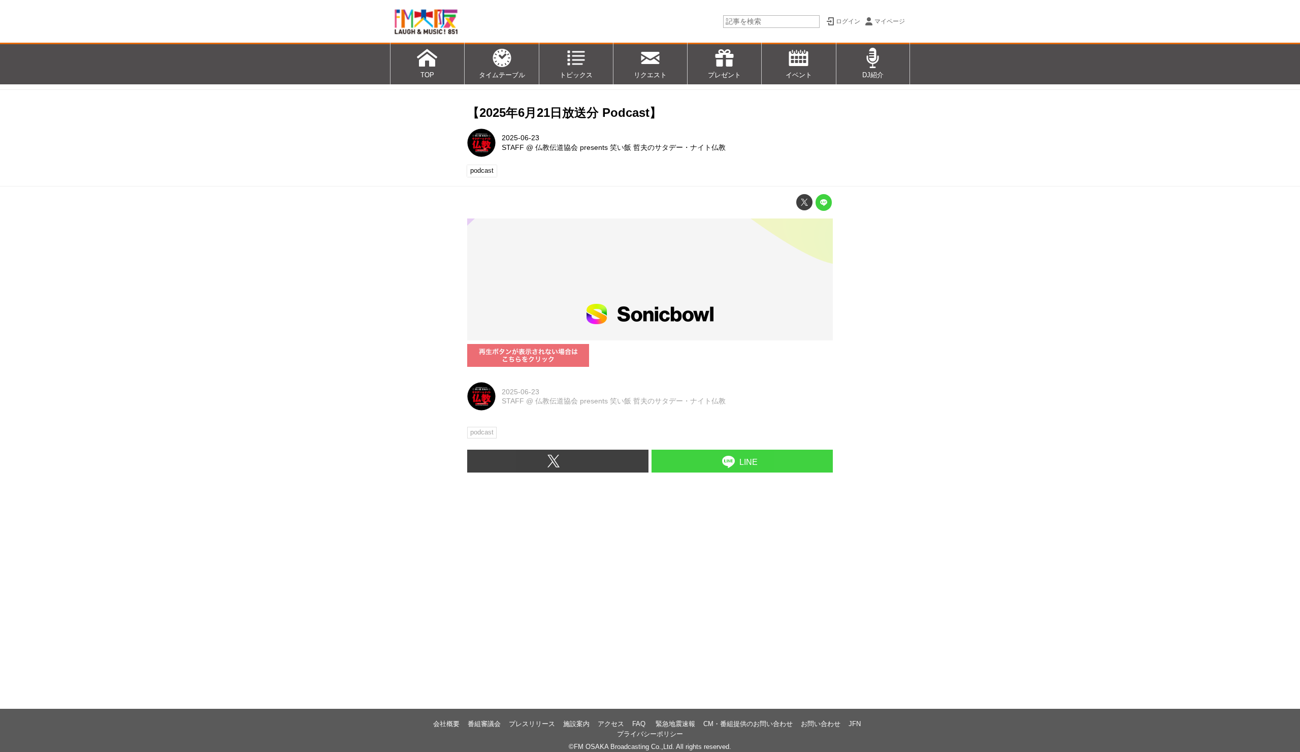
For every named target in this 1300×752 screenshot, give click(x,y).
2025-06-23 (520, 138)
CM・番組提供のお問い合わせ (748, 724)
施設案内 (576, 724)
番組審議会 (484, 724)
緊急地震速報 (675, 724)
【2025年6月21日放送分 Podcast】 (564, 112)
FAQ (639, 724)
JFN (855, 724)
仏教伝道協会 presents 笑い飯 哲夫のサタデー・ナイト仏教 (630, 147)
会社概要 (446, 724)
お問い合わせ (820, 724)
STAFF (513, 147)
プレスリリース (532, 724)
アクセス (611, 724)
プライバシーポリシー (650, 734)
